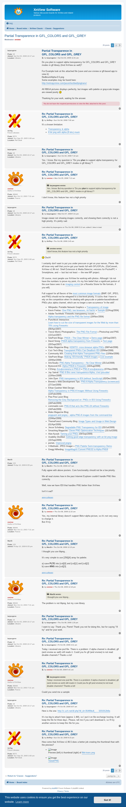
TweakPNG (53, 761)
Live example (106, 357)
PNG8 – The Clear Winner (76, 338)
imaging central (72, 284)
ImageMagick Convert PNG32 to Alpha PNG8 (86, 449)
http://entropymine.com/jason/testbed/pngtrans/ (64, 83)
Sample (101, 310)
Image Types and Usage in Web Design (97, 421)
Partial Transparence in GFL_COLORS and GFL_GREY (45, 36)
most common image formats (87, 293)
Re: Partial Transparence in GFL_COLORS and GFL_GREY (60, 115)
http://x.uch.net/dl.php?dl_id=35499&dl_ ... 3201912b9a (84, 711)
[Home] (19, 10)
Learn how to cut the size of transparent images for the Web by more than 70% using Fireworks (83, 324)
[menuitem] (9, 23)
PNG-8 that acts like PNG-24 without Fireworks (86, 406)
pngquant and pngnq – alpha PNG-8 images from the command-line (80, 415)
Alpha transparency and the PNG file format (69, 316)
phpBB (54, 788)
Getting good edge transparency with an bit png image (91, 437)
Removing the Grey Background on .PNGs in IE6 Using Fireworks (79, 400)
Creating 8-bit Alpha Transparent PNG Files (84, 353)
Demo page (96, 338)
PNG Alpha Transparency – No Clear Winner (81, 363)
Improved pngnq (63, 443)
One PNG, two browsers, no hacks (78, 310)
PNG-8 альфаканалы (93, 369)
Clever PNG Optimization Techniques (86, 430)
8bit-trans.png (88, 752)
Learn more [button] (22, 801)
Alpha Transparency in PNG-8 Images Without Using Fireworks (78, 391)
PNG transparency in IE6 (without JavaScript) (81, 378)
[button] (119, 45)
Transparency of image (97, 307)
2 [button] (116, 45)
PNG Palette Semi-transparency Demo (93, 446)
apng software (47, 497)
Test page (107, 341)
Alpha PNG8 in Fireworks (74, 366)
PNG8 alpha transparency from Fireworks (80, 341)
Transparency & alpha (58, 129)
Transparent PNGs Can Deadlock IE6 (82, 350)
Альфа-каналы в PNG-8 (68, 369)
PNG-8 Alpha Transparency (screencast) (100, 381)
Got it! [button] (107, 800)
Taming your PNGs (69, 434)
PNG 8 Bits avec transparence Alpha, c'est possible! (85, 372)
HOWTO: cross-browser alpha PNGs (87, 347)
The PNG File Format (86, 332)
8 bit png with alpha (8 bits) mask (64, 132)
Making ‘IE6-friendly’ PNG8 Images (81, 357)
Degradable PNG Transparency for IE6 (83, 427)
